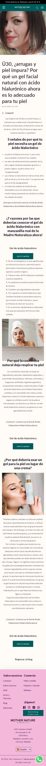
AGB (5, 690)
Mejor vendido (30, 681)
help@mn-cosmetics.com (23, 739)
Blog (5, 703)
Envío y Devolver (7, 696)
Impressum (7, 708)
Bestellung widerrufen (33, 712)
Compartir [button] (9, 113)
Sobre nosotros (9, 685)
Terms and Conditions (33, 759)
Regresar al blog (23, 659)
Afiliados (27, 690)
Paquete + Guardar (32, 685)
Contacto (7, 681)
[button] (3, 7)
